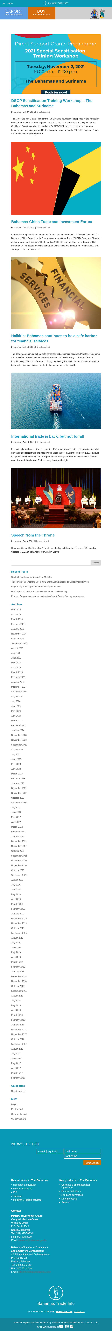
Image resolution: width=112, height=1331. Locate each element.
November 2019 (19, 923)
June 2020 (16, 889)
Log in (14, 1104)
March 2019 (17, 962)
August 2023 (17, 749)
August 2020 (17, 880)
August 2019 (17, 938)
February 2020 (18, 909)
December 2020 (19, 860)
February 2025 (18, 677)
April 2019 (16, 957)
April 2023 (16, 769)
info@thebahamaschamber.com (34, 1272)
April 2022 (16, 822)
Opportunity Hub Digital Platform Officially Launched (36, 586)
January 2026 (17, 629)
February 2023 (18, 778)
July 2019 (15, 942)
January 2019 (17, 971)
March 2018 (17, 1015)
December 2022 (19, 788)
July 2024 (15, 701)
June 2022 (16, 812)
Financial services (22, 1188)
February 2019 (18, 966)
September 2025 (19, 643)
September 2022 (19, 802)
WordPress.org (18, 1119)
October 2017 (17, 1039)
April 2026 (16, 614)
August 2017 (17, 1049)
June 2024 (16, 706)
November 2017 (19, 1034)
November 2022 (19, 793)
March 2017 (17, 1073)
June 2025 (16, 658)
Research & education (24, 1185)
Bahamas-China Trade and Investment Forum (51, 222)
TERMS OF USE (64, 1311)
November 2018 (19, 981)
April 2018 (16, 1010)
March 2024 (17, 720)
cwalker (17, 112)
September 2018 (19, 991)
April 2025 (16, 667)
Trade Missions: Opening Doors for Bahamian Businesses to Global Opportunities (50, 582)
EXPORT (13, 11)
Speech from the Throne (33, 535)
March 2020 (17, 904)
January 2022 (17, 836)
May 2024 (16, 711)
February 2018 (18, 1020)
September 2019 (19, 933)
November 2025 (19, 633)
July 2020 (15, 884)
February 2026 (18, 624)
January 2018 (17, 1024)
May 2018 (16, 1005)
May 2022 (16, 817)
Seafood (65, 1202)
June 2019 (16, 947)
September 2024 (19, 691)
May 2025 (16, 662)
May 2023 (16, 764)
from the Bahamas (14, 14)
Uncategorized (43, 112)
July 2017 (15, 1053)
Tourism (17, 1196)
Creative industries (71, 1191)
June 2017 (16, 1058)
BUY (41, 11)
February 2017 (18, 1078)
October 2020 (17, 870)
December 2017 (19, 1029)
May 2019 (16, 952)
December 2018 (19, 976)
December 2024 (19, 687)
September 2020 (19, 875)
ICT (15, 1192)
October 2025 (17, 638)
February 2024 (18, 725)
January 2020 (17, 913)
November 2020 (19, 865)
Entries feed (17, 1109)
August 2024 (17, 696)
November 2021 (19, 846)
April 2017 (16, 1068)
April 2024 (16, 715)
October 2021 (17, 851)
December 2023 (19, 735)
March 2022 (17, 827)
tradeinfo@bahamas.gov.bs (32, 1240)
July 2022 (15, 807)
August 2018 (17, 995)
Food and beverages (72, 1195)
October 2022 (17, 798)
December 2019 (19, 918)
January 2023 (17, 783)
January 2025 (17, 682)
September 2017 (19, 1044)
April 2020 (16, 899)
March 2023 (17, 773)
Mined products (69, 1198)
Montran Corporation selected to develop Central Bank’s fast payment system (48, 596)
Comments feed (19, 1114)
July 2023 (15, 754)
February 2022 (18, 831)
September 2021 (19, 855)
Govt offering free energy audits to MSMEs (31, 577)
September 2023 (19, 744)
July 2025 (15, 653)
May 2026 (16, 609)
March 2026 (17, 619)
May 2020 (16, 894)
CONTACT (79, 1311)
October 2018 (17, 986)
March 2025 (17, 672)
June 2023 (16, 759)
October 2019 (17, 928)
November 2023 (19, 740)
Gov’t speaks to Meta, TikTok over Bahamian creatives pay (39, 591)
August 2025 (17, 648)
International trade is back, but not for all (47, 436)
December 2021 (19, 841)
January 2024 (17, 730)
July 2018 (15, 1000)
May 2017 (16, 1063)
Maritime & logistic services (27, 1200)
